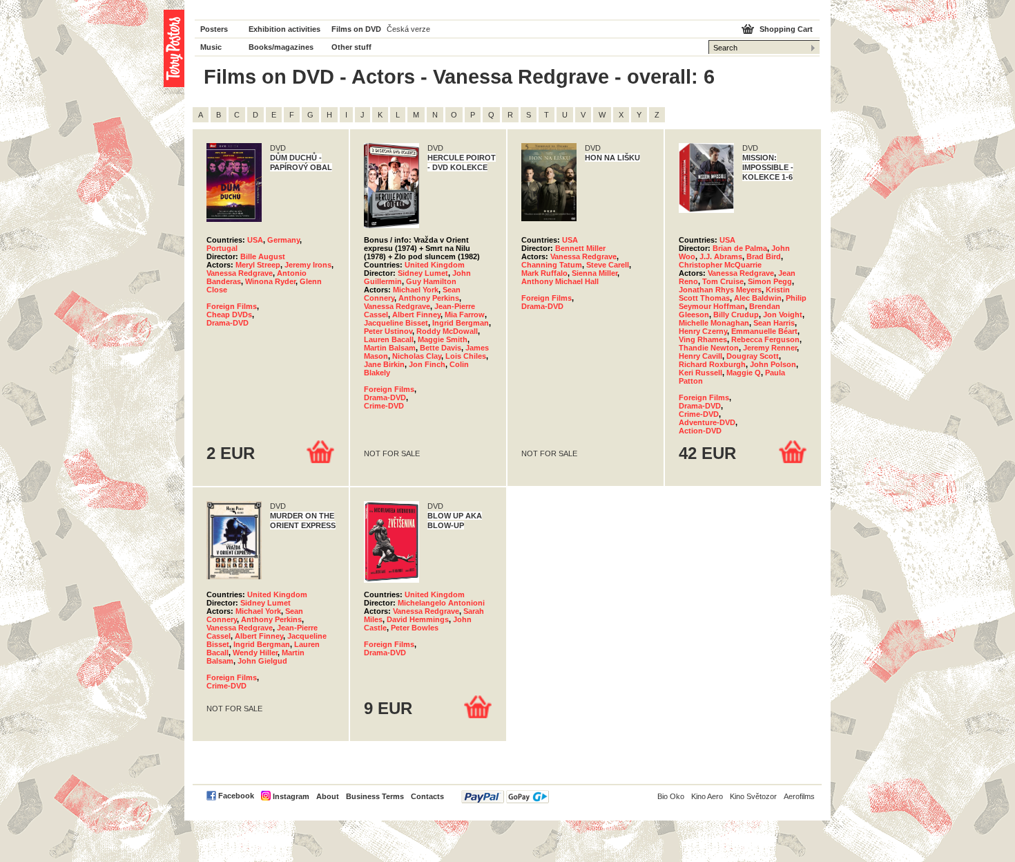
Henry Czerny (703, 331)
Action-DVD (700, 431)
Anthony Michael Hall (560, 281)
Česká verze (408, 29)
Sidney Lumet (423, 273)
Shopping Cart (786, 29)
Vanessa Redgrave (239, 273)
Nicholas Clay (416, 356)
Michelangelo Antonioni (441, 603)
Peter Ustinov (388, 331)
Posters (214, 29)
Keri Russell (700, 372)
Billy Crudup (736, 314)
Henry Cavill (700, 356)
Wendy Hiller (255, 652)
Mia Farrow (465, 314)
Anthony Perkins (428, 298)
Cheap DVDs (229, 314)
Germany (283, 240)
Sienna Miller (594, 273)
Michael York (415, 289)
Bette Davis (440, 348)
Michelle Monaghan (714, 323)
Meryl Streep (257, 265)
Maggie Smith (442, 339)
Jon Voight (782, 314)
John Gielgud (262, 661)
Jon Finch (427, 364)
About (327, 796)
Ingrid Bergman (460, 323)
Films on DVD (356, 29)
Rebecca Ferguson (765, 339)
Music (211, 47)
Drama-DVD (227, 323)
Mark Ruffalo (544, 273)
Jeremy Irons (307, 265)
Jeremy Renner (770, 348)
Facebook (236, 795)
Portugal (222, 248)
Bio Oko (670, 796)
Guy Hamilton (431, 281)
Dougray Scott (752, 356)
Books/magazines (281, 47)
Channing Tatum (551, 265)
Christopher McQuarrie (720, 265)
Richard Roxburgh (712, 364)
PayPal (505, 796)
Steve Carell (607, 265)
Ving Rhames (703, 339)
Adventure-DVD (707, 422)
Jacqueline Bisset (396, 323)
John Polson (773, 364)
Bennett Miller (580, 248)
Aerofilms (799, 796)
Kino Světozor (753, 796)
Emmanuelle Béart (764, 331)
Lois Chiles (465, 356)
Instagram (291, 796)
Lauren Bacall (389, 339)
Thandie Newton (709, 348)
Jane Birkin (384, 364)
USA (255, 240)
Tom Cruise (723, 281)
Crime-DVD (384, 406)
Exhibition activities (284, 29)
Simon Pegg (770, 281)
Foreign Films (231, 306)
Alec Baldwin (758, 298)
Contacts (427, 796)
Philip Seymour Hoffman (742, 302)
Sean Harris (774, 323)
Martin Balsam (390, 348)
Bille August (262, 256)
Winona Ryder (270, 281)
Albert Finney (416, 314)
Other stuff (351, 47)
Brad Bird (763, 256)
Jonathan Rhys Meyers (720, 289)
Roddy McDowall (447, 331)
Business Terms (375, 796)
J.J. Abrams (720, 256)
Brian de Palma (740, 248)
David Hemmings (418, 619)
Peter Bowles (414, 628)
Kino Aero (707, 796)
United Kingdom (435, 265)
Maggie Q (743, 372)
